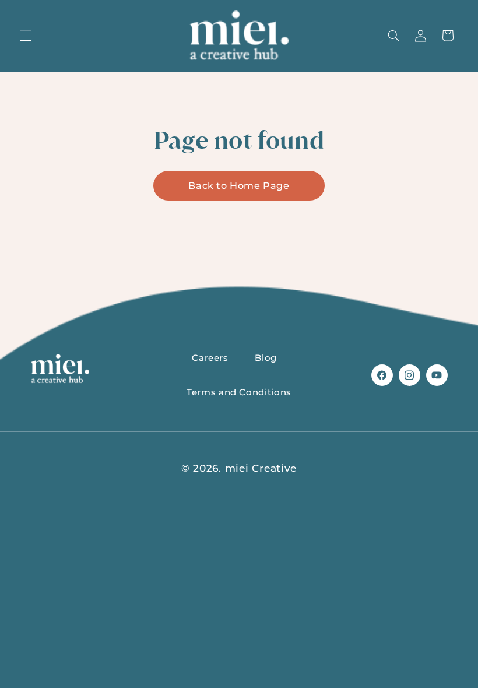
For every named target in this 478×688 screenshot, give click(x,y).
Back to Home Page (238, 185)
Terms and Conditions (239, 392)
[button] (25, 35)
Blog (266, 358)
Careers (210, 358)
